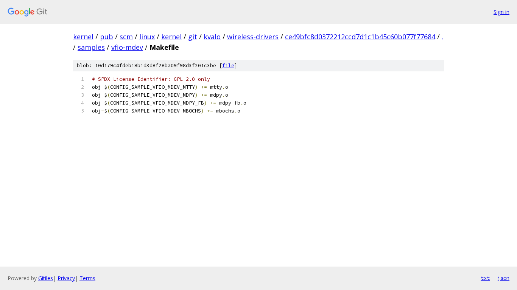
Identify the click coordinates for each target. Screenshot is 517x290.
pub (106, 36)
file (228, 65)
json (503, 278)
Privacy (66, 278)
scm (126, 36)
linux (147, 36)
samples (91, 47)
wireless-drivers (253, 36)
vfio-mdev (127, 47)
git (192, 36)
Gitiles (45, 278)
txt (485, 278)
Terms (87, 278)
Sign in (501, 11)
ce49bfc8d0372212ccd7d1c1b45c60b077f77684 (360, 36)
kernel (83, 36)
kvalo (212, 36)
